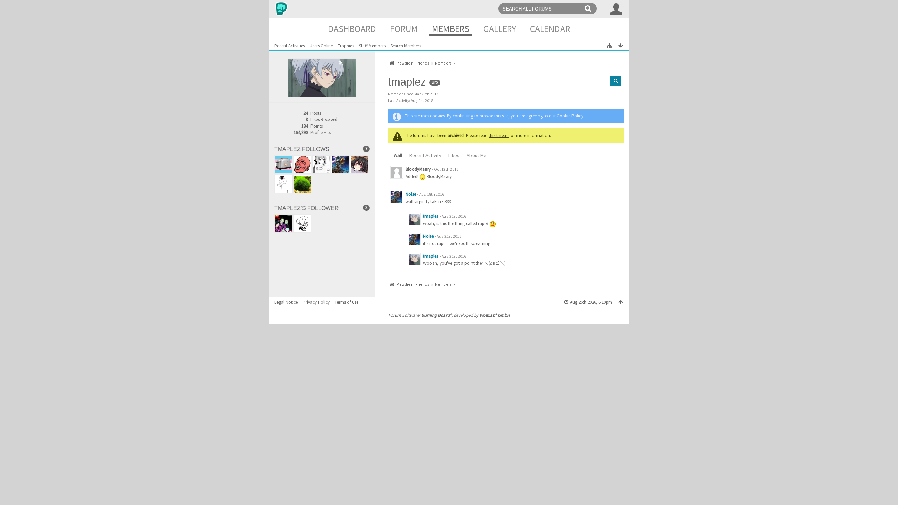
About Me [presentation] (477, 155)
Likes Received (323, 119)
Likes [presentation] (454, 155)
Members (450, 28)
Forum (404, 28)
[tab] (398, 155)
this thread (499, 136)
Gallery (499, 28)
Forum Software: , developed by (449, 315)
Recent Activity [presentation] (425, 155)
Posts (315, 113)
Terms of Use (346, 302)
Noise (411, 194)
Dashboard (352, 28)
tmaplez (430, 216)
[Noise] (396, 197)
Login (616, 9)
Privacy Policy (316, 302)
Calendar (550, 28)
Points (316, 126)
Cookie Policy (570, 116)
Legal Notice (286, 302)
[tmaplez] (414, 219)
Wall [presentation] (398, 155)
